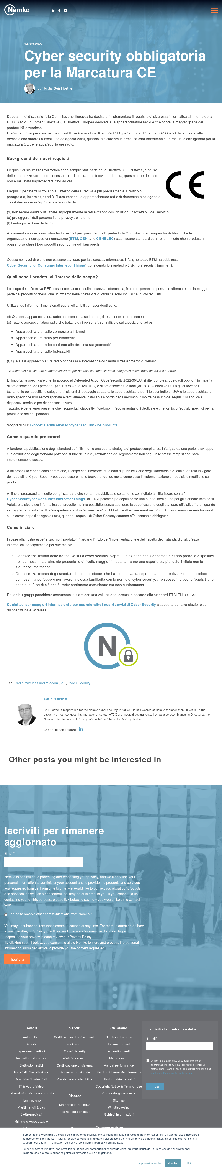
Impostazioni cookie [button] (150, 1163)
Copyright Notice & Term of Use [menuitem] (119, 1086)
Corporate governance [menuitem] (118, 1093)
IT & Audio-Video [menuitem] (31, 1086)
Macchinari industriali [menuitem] (31, 1079)
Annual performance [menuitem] (119, 1065)
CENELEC (105, 238)
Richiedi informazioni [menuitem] (119, 1114)
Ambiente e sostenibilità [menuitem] (74, 1079)
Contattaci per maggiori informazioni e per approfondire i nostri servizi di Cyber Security (81, 604)
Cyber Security (79, 682)
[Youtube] (65, 10)
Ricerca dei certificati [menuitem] (74, 1111)
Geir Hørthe (63, 88)
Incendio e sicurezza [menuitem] (31, 1058)
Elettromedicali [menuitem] (31, 1114)
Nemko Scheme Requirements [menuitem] (118, 1072)
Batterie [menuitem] (31, 1044)
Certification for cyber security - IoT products (74, 425)
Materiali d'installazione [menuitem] (31, 1072)
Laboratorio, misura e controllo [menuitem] (31, 1093)
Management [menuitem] (119, 1058)
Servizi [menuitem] (75, 1028)
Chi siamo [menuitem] (118, 1028)
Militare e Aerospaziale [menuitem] (31, 1121)
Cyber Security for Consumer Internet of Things (46, 265)
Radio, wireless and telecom (36, 682)
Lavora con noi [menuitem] (119, 1044)
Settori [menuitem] (31, 1028)
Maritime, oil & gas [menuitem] (31, 1107)
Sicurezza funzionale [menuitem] (75, 1072)
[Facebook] (59, 10)
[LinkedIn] (53, 10)
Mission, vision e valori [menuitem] (118, 1079)
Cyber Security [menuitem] (75, 1051)
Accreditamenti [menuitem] (119, 1051)
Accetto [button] (172, 1163)
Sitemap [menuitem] (119, 1100)
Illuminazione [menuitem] (31, 1100)
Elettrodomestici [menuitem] (31, 1065)
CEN (84, 238)
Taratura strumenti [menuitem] (74, 1058)
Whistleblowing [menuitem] (119, 1107)
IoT (62, 682)
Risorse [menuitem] (75, 1095)
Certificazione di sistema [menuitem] (75, 1065)
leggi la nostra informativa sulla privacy (171, 1073)
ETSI (74, 238)
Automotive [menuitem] (31, 1037)
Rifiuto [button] (190, 1163)
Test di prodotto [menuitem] (75, 1044)
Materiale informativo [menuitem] (74, 1105)
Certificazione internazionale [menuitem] (75, 1037)
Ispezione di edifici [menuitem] (31, 1051)
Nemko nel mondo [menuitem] (119, 1037)
